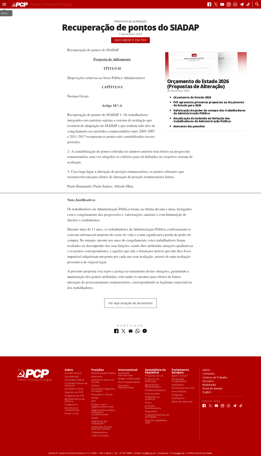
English (206, 392)
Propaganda (178, 453)
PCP (93, 401)
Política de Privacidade (199, 453)
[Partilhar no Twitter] (123, 332)
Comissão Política (74, 380)
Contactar (163, 453)
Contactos (208, 373)
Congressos (71, 404)
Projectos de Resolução (152, 380)
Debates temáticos (155, 390)
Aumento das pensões (189, 126)
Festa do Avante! (212, 388)
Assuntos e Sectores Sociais (102, 381)
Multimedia (209, 384)
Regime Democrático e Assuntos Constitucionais (103, 412)
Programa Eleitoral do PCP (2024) (157, 416)
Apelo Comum (180, 376)
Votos (148, 403)
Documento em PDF (130, 40)
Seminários (178, 398)
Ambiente (96, 377)
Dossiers (207, 381)
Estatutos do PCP (74, 392)
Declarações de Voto (183, 388)
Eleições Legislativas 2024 (156, 421)
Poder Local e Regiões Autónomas (102, 405)
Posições (97, 370)
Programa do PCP (74, 396)
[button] (4, 4)
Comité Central (73, 373)
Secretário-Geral (74, 389)
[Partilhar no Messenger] (145, 332)
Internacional (127, 370)
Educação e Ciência (102, 394)
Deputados (151, 411)
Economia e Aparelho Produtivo (103, 390)
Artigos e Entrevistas (129, 379)
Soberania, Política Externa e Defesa (101, 428)
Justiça (94, 398)
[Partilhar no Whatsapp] (137, 332)
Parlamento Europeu (180, 371)
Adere (206, 370)
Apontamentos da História (74, 400)
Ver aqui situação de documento (130, 303)
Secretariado (72, 377)
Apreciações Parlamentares (153, 386)
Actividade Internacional (125, 374)
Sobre (69, 370)
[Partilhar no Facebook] (116, 332)
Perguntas (177, 395)
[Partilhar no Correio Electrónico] (130, 332)
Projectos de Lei (154, 376)
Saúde (94, 418)
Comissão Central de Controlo (76, 384)
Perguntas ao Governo (152, 398)
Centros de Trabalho (215, 377)
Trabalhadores (99, 432)
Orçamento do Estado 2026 (192, 97)
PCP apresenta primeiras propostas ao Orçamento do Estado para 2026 (208, 103)
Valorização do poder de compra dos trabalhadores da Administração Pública (209, 111)
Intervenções (152, 394)
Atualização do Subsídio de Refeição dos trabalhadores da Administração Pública (202, 119)
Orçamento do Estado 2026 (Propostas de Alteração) (198, 84)
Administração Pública (103, 373)
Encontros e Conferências (72, 409)
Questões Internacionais (126, 386)
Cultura (95, 385)
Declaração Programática (179, 380)
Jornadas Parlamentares (153, 407)
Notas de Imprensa (182, 402)
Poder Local (71, 413)
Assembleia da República (155, 371)
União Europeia (99, 436)
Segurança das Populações (99, 422)
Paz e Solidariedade (129, 382)
